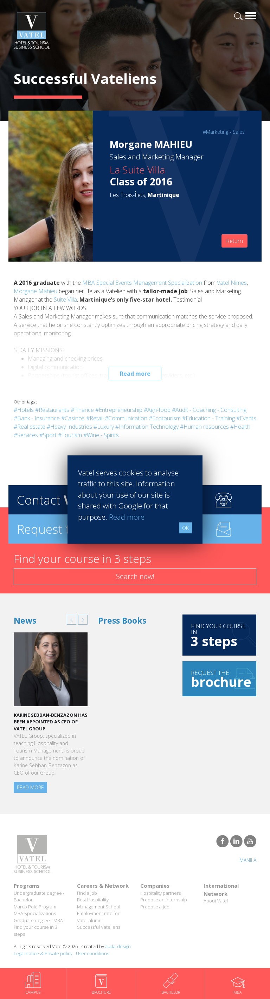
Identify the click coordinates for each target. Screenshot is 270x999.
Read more (135, 373)
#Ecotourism (165, 418)
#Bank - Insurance (37, 418)
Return (234, 241)
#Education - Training (208, 418)
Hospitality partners (160, 893)
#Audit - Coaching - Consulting (209, 410)
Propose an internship (163, 899)
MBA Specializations (35, 913)
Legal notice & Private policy (43, 953)
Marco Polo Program (35, 906)
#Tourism (70, 435)
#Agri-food (157, 410)
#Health (240, 427)
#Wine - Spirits (101, 435)
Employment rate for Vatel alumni (98, 917)
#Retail (94, 418)
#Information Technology (147, 427)
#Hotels (24, 410)
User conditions (92, 953)
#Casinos (73, 418)
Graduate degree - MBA (38, 920)
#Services (26, 435)
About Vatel (216, 901)
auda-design (118, 946)
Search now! (135, 576)
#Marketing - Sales (224, 132)
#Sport (48, 435)
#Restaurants (52, 410)
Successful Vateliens (98, 927)
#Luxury (104, 427)
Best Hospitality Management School (98, 903)
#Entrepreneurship (118, 410)
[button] (71, 620)
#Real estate (29, 427)
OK (185, 528)
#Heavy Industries (69, 427)
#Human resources (204, 427)
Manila (247, 860)
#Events (246, 418)
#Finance (82, 410)
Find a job (87, 893)
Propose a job (154, 906)
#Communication (126, 418)
